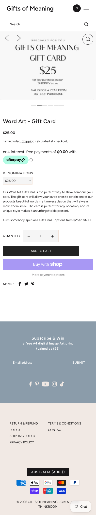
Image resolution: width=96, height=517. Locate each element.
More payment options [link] (48, 275)
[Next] (19, 37)
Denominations (13, 173)
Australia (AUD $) (48, 472)
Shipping (28, 141)
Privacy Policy (22, 442)
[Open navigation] (86, 8)
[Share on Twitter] (26, 284)
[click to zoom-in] (87, 39)
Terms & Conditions (64, 423)
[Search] (86, 24)
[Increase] (52, 236)
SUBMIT (78, 362)
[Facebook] (30, 383)
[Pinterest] (37, 383)
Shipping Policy (22, 436)
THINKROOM (48, 506)
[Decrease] (29, 236)
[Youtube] (45, 383)
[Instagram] (54, 383)
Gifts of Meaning (30, 8)
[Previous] (6, 37)
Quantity (12, 236)
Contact (55, 430)
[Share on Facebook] (20, 284)
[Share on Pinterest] (33, 284)
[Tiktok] (62, 383)
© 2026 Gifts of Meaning (37, 502)
